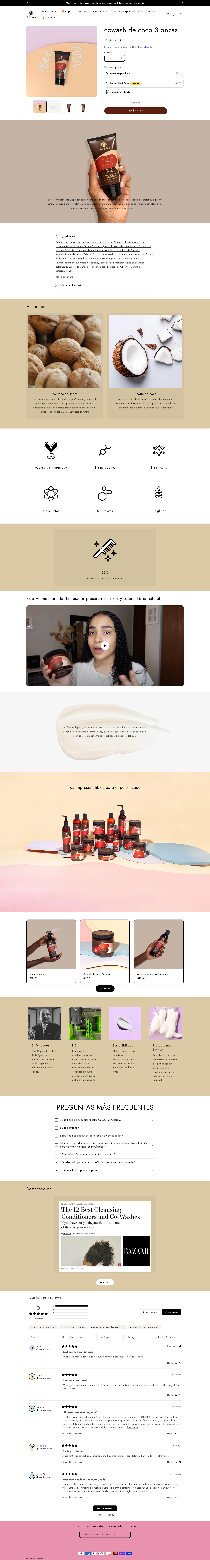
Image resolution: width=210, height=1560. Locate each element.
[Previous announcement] (27, 3)
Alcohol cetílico (81, 242)
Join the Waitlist (136, 110)
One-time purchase (120, 73)
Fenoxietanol (119, 262)
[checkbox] (167, 1337)
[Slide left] (29, 106)
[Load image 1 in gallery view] (39, 106)
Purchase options (112, 67)
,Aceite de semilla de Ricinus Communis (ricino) (85, 246)
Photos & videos (166, 1337)
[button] (50, 11)
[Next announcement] (182, 3)
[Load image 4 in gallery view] (83, 106)
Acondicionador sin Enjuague (152, 974)
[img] (44, 1349)
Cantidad (108, 52)
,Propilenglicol (108, 258)
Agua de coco (37, 974)
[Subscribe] (127, 1534)
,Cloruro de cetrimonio (101, 242)
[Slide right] (94, 106)
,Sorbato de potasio (87, 262)
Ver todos (105, 988)
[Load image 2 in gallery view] (54, 106)
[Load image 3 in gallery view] (68, 106)
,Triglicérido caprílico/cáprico (104, 266)
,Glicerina (124, 266)
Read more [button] (132, 1427)
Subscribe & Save (124, 83)
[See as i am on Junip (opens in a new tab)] (111, 1515)
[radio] (107, 73)
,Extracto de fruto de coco (124, 246)
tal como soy (38, 1558)
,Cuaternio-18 (94, 258)
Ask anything (151, 1312)
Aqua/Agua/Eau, (64, 242)
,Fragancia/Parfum (67, 262)
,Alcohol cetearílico (123, 242)
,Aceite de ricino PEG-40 (77, 254)
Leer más (105, 1282)
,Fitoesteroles (102, 250)
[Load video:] (105, 645)
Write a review (171, 1312)
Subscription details (120, 92)
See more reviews (105, 1508)
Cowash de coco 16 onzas (97, 974)
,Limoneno (68, 270)
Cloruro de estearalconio (132, 254)
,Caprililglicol (105, 262)
